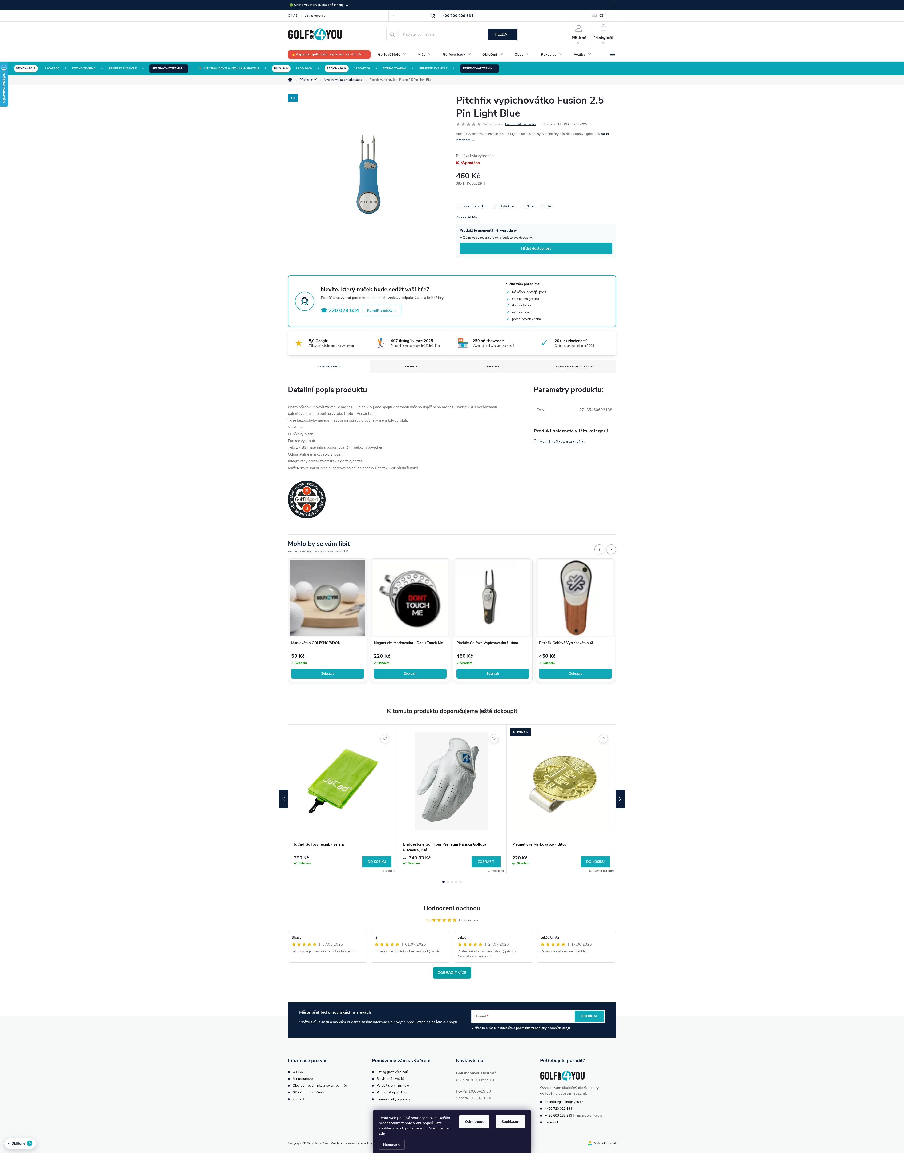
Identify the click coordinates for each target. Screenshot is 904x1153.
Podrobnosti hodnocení (520, 124)
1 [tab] (443, 882)
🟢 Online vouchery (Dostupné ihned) (318, 5)
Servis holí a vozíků (391, 1078)
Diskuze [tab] (493, 366)
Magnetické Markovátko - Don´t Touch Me (408, 643)
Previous (283, 799)
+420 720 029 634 (558, 1108)
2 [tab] (448, 882)
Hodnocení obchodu (452, 908)
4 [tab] (456, 882)
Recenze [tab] (411, 366)
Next (620, 799)
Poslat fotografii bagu (392, 1092)
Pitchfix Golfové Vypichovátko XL (566, 643)
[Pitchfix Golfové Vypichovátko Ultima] (492, 598)
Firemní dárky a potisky (394, 1099)
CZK (602, 16)
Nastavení (391, 1144)
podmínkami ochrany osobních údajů (543, 1028)
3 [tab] (452, 882)
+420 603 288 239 (558, 1115)
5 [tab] (460, 882)
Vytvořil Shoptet (605, 1143)
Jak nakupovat (315, 16)
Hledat (502, 34)
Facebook (552, 1122)
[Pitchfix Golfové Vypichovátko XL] (575, 598)
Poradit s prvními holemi (394, 1085)
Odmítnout (474, 1121)
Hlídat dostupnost (536, 248)
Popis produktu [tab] (329, 366)
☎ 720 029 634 (340, 310)
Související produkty (572, 366)
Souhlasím (510, 1121)
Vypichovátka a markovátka (562, 441)
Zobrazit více (452, 972)
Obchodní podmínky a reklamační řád (320, 1085)
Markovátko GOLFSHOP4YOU (315, 643)
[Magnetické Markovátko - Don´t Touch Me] (410, 598)
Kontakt (298, 1099)
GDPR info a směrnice (309, 1092)
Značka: (466, 217)
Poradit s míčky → (382, 310)
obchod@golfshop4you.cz (564, 1102)
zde (382, 1133)
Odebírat (589, 1016)
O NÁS (292, 16)
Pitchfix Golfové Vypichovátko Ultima (487, 643)
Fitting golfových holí (392, 1072)
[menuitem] (329, 54)
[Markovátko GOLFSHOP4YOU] (327, 598)
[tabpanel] (342, 799)
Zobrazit (327, 673)
